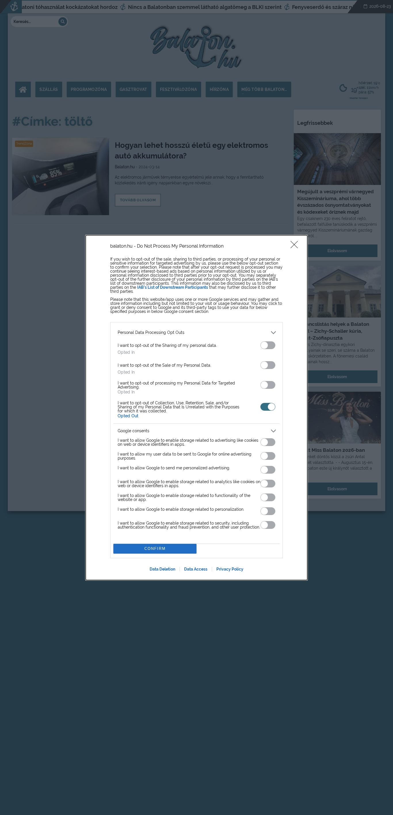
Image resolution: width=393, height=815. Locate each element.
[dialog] (196, 407)
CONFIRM (155, 548)
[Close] (296, 246)
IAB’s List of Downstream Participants (172, 287)
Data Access (195, 569)
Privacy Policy (229, 569)
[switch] (267, 345)
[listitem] (196, 333)
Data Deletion (162, 569)
